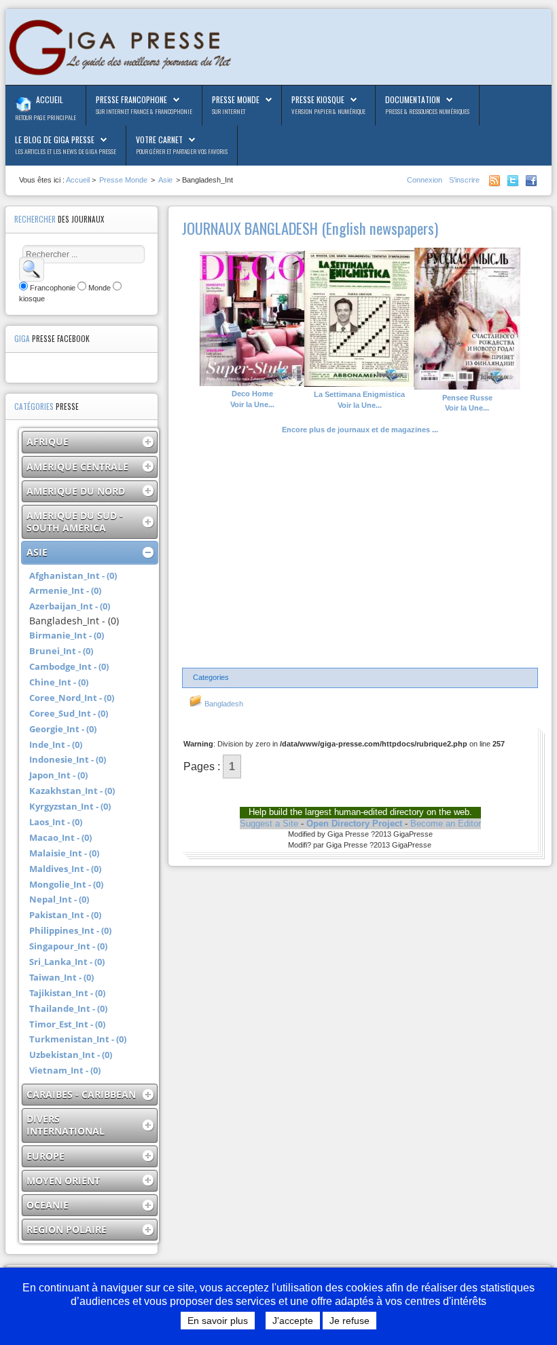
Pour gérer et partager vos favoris (182, 151)
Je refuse (349, 1320)
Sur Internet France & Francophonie (144, 111)
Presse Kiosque (317, 99)
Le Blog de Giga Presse (54, 139)
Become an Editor (445, 823)
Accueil (49, 99)
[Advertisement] (360, 552)
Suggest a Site (269, 823)
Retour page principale (45, 117)
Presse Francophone (131, 99)
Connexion (425, 180)
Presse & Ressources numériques (427, 111)
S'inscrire (464, 180)
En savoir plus (217, 1320)
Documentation (412, 99)
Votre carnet (159, 139)
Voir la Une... (252, 399)
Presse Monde (235, 99)
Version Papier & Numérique (328, 111)
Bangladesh (222, 704)
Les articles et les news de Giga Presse (65, 151)
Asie (165, 180)
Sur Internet (228, 111)
